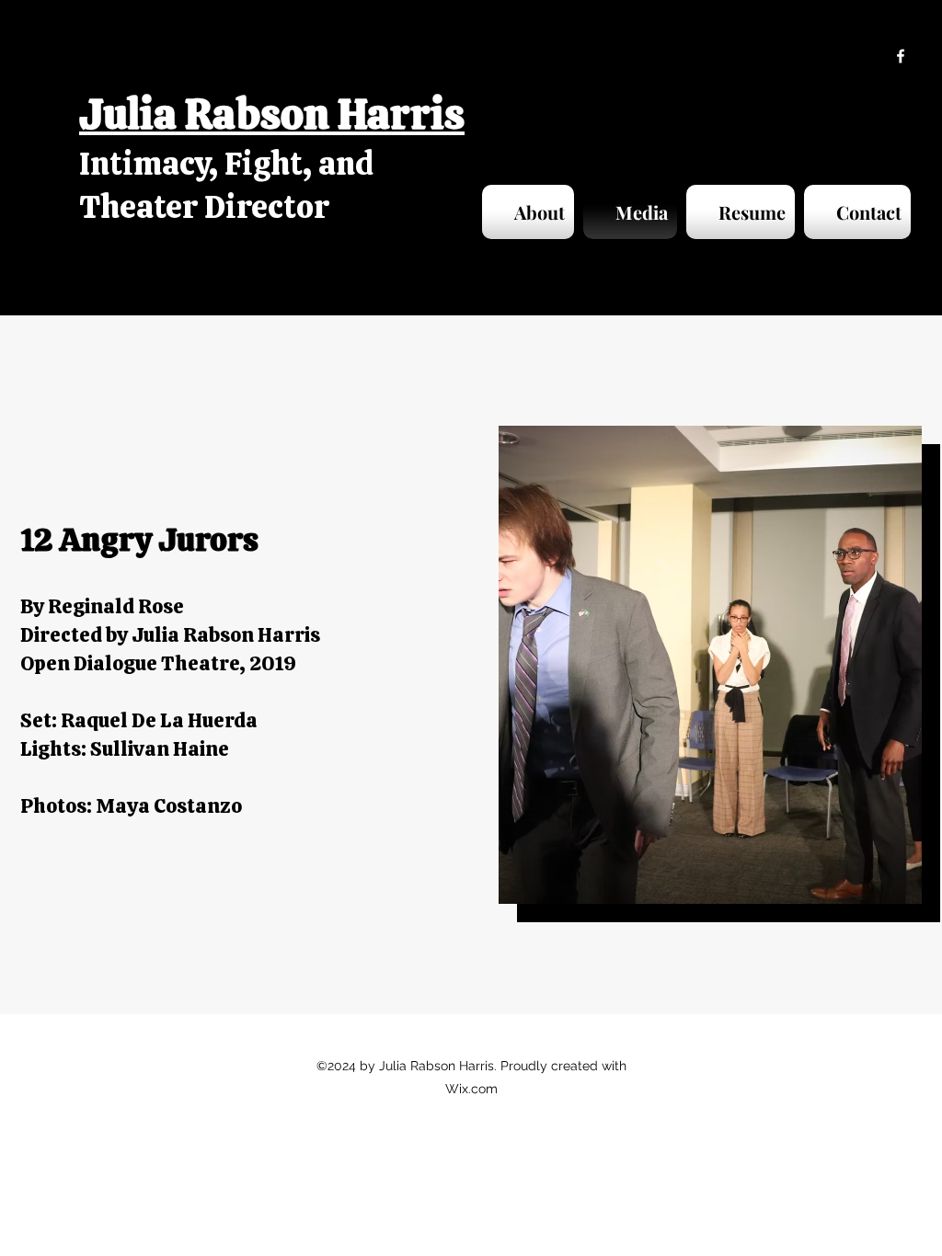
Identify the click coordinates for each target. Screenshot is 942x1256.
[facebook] (900, 56)
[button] (710, 665)
